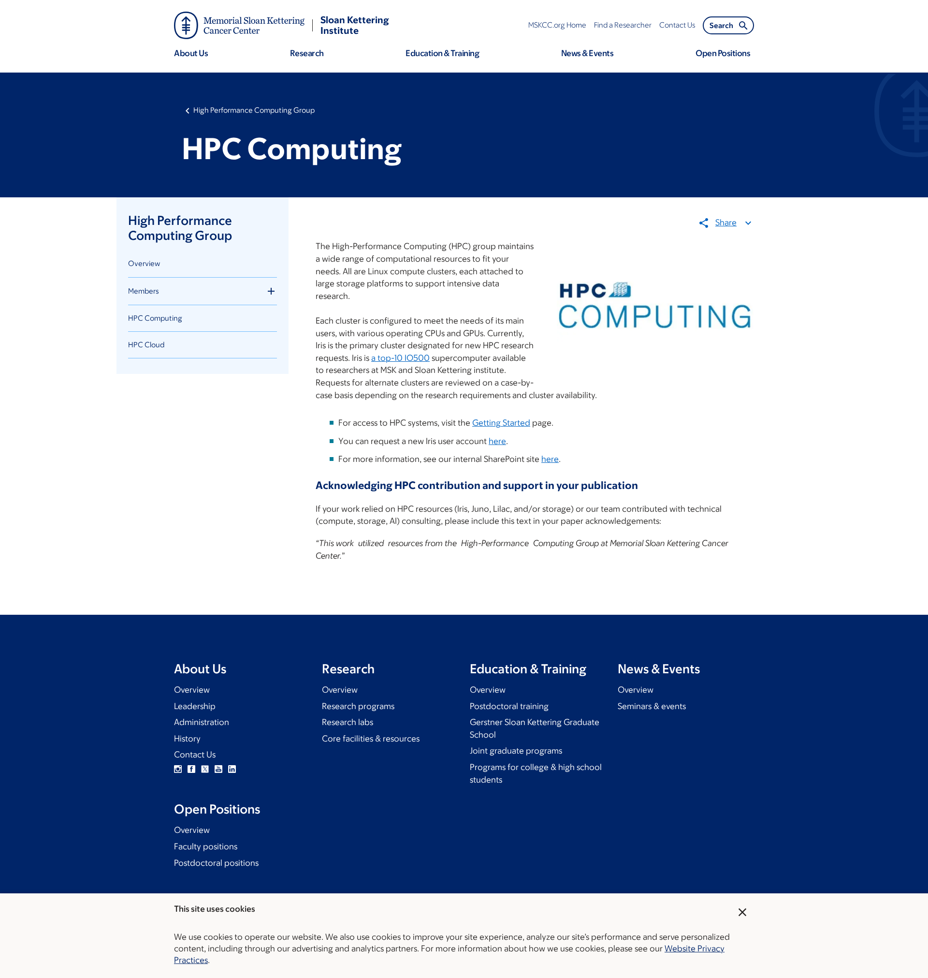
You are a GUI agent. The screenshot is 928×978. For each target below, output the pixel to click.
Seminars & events (652, 706)
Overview (144, 263)
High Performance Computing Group (254, 110)
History (187, 738)
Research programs (358, 706)
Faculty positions (205, 846)
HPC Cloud (146, 345)
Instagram (178, 769)
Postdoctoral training (509, 706)
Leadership (195, 706)
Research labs (347, 722)
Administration (201, 722)
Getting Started (501, 423)
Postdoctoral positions (216, 863)
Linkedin (232, 769)
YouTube (218, 769)
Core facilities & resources (371, 738)
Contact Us (195, 754)
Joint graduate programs (516, 751)
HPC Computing (155, 318)
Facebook (191, 769)
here (497, 441)
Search (721, 25)
